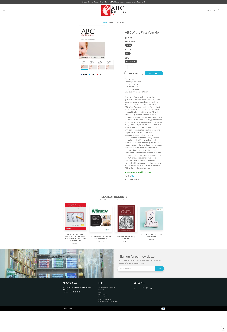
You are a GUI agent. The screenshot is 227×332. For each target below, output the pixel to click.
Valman (128, 45)
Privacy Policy (102, 294)
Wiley (133, 176)
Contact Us (101, 290)
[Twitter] (134, 288)
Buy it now (153, 73)
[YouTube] (151, 288)
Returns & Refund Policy (105, 299)
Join (159, 268)
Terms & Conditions (104, 297)
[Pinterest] (143, 288)
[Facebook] (138, 288)
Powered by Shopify (67, 308)
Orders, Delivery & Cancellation (108, 302)
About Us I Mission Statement (107, 287)
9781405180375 (130, 61)
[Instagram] (147, 288)
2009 (127, 53)
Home (105, 22)
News (100, 292)
